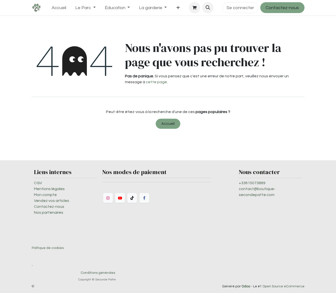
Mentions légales (49, 189)
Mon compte (45, 195)
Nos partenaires (48, 212)
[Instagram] (108, 198)
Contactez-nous (282, 7)
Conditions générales (98, 273)
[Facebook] (144, 198)
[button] (208, 7)
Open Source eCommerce (283, 286)
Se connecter (240, 7)
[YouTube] (120, 198)
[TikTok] (132, 198)
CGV (38, 183)
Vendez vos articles (51, 201)
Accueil (168, 124)
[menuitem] (59, 7)
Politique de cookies (48, 248)
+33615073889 (252, 183)
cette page (156, 82)
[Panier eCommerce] (194, 7)
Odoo (246, 286)
